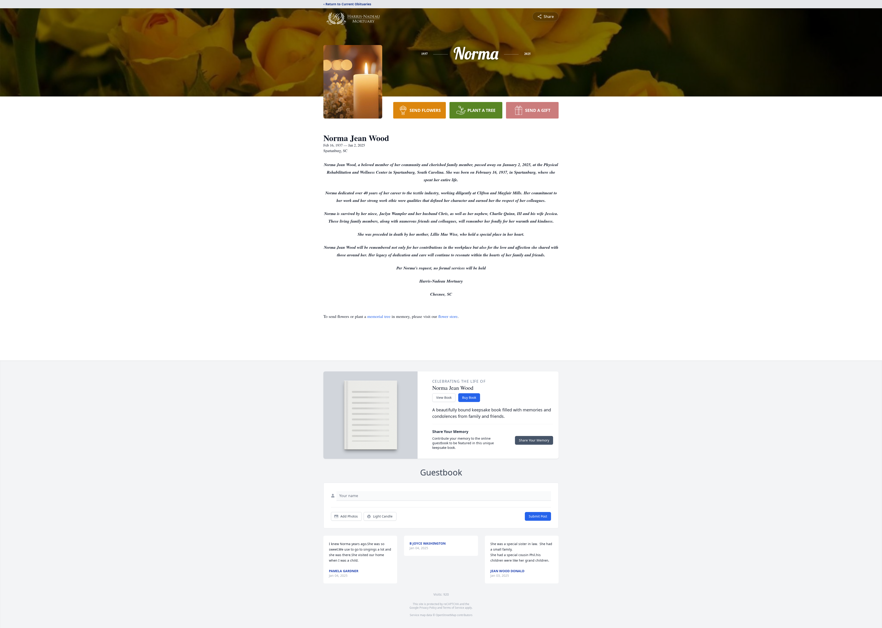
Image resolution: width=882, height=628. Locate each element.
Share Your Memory (534, 440)
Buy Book (469, 397)
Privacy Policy (428, 608)
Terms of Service (453, 608)
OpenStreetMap (446, 615)
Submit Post (538, 516)
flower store (448, 316)
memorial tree (378, 316)
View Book (444, 397)
